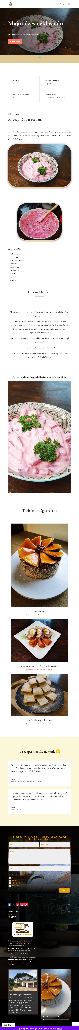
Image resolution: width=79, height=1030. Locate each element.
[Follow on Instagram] (22, 904)
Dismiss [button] (59, 1029)
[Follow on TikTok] (26, 904)
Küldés (64, 890)
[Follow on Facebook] (9, 904)
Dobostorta (39, 611)
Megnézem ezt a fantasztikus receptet (39, 669)
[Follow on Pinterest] (17, 904)
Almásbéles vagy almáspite (39, 720)
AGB (10, 914)
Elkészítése (15, 41)
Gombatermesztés (18, 878)
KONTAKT (12, 917)
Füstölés (14, 880)
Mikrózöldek (16, 883)
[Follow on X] (13, 904)
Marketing (15, 886)
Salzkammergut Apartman (20, 994)
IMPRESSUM (13, 911)
